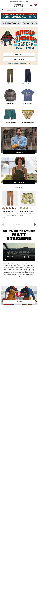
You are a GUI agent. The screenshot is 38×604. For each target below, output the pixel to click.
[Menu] (2, 5)
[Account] (31, 5)
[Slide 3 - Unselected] (18, 224)
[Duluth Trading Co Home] (18, 5)
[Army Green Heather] (24, 208)
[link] (19, 54)
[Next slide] (35, 224)
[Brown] (4, 208)
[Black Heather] (27, 208)
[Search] (2, 10)
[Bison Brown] (10, 208)
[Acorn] (7, 208)
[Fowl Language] (21, 208)
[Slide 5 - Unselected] (19, 224)
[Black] (13, 208)
